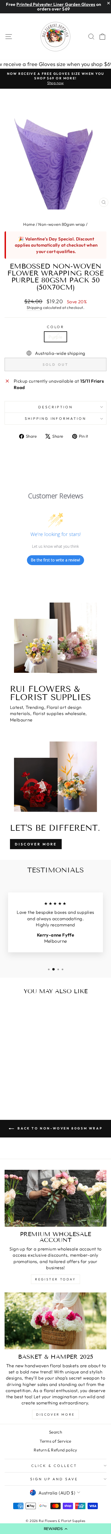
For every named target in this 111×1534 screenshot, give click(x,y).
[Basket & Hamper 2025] (55, 1320)
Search (55, 1432)
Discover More (36, 844)
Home (29, 224)
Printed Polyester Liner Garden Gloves (55, 4)
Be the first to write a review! (55, 559)
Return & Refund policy (55, 1450)
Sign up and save (54, 1479)
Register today (55, 1279)
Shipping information (55, 418)
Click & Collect (54, 1465)
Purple (55, 337)
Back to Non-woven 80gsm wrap (59, 1128)
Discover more (55, 1414)
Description (55, 407)
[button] (55, 1528)
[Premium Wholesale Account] (55, 1198)
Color (55, 327)
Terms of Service (55, 1441)
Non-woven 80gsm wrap (61, 224)
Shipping (34, 307)
